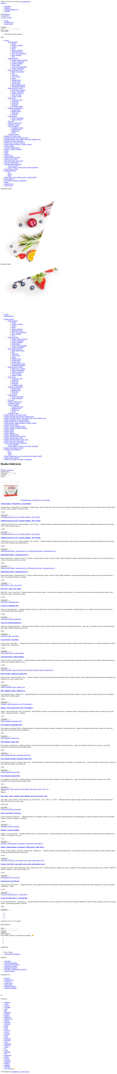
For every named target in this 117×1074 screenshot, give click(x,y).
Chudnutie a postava (14, 124)
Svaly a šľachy (16, 76)
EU (5, 1048)
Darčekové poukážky (10, 988)
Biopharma (7, 1017)
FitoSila (6, 1057)
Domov (6, 21)
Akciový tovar (8, 24)
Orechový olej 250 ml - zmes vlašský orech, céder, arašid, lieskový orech (23, 864)
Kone (9, 175)
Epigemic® (7, 1043)
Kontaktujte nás (8, 22)
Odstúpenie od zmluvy (10, 966)
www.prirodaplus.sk (25, 1)
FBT (5, 1053)
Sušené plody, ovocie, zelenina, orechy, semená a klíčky (20, 177)
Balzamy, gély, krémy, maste (12, 136)
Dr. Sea (6, 1032)
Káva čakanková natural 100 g (10, 776)
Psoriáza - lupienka (17, 45)
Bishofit (6, 1020)
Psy (9, 172)
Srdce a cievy (12, 98)
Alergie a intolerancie (18, 62)
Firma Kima (7, 1055)
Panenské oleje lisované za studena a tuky (16, 137)
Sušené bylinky (8, 156)
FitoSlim (6, 1058)
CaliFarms (7, 1024)
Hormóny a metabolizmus (15, 108)
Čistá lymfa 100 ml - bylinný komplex (12, 657)
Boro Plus (7, 1022)
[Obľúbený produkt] (8, 515)
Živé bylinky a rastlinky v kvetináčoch (15, 180)
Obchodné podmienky (10, 963)
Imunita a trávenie (13, 58)
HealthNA (7, 1062)
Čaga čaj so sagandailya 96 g (9, 605)
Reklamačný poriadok (10, 968)
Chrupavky (15, 75)
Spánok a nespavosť (17, 93)
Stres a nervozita (16, 95)
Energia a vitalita (16, 96)
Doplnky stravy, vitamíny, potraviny (14, 142)
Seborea (14, 47)
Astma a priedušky (17, 119)
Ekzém (14, 43)
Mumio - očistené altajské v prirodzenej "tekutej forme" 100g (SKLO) (22, 847)
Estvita (6, 1047)
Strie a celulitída (16, 55)
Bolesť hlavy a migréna (18, 90)
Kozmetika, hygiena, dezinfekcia (13, 141)
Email (2, 928)
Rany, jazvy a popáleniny (19, 53)
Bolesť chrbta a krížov (18, 71)
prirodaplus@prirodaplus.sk (12, 954)
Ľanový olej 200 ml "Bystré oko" (11, 813)
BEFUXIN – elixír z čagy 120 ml (11, 589)
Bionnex (6, 1015)
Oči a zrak (11, 121)
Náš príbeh (7, 961)
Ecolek (6, 1035)
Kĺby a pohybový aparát (15, 70)
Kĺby (13, 73)
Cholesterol (15, 101)
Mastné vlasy (15, 131)
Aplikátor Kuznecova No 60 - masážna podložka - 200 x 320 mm (20, 521)
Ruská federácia (9, 316)
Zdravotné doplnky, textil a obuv (13, 161)
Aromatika (7, 1007)
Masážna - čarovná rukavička (10, 830)
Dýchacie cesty (12, 116)
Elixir (6, 1042)
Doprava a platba (9, 971)
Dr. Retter (7, 1030)
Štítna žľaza (15, 113)
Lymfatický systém (17, 106)
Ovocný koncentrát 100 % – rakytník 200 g (14, 898)
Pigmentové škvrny (17, 52)
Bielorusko (7, 1012)
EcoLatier (7, 1034)
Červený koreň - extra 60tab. (10, 639)
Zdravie (6, 40)
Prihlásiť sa (7, 8)
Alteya (6, 1004)
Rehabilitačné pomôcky (18, 86)
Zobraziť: (3, 475)
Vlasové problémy (13, 126)
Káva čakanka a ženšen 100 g (10, 742)
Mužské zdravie (16, 111)
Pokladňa (7, 11)
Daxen (6, 1025)
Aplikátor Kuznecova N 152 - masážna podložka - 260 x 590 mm (20, 537)
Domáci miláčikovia (10, 170)
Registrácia (7, 6)
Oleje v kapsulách (13, 166)
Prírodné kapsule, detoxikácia (12, 164)
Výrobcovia (7, 981)
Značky (6, 314)
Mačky (10, 174)
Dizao (6, 1029)
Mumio (6, 151)
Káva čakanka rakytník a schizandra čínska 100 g (16, 759)
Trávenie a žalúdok (17, 63)
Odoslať (3, 932)
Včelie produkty (9, 146)
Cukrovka (14, 114)
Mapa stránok (8, 985)
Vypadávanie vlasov (17, 128)
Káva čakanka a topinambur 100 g (11, 725)
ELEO (6, 1037)
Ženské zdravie (16, 109)
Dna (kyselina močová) (18, 85)
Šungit (6, 152)
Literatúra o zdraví (13, 134)
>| (4, 918)
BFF (5, 1010)
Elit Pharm (7, 1040)
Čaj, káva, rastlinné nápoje (12, 147)
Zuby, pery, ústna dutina (11, 162)
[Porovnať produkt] (10, 515)
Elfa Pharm (7, 1039)
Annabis (6, 1006)
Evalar (6, 1050)
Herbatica (7, 1065)
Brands (6, 182)
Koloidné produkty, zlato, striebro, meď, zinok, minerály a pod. (22, 139)
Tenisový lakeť (16, 83)
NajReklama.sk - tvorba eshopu (20, 1071)
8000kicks (7, 1002)
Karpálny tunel (16, 81)
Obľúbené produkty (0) (11, 9)
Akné (13, 57)
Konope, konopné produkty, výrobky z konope (18, 144)
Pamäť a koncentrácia (18, 91)
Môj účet (7, 978)
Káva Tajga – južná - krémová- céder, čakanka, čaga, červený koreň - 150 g (24, 796)
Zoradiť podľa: (5, 471)
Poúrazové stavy (16, 80)
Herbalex (7, 1063)
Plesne (13, 48)
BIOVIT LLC (8, 1019)
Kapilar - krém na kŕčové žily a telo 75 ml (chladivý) (17, 708)
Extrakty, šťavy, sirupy (10, 159)
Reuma (14, 78)
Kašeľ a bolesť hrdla (18, 118)
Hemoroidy (15, 104)
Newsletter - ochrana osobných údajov (15, 969)
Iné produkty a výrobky (11, 169)
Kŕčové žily (15, 103)
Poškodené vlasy (16, 129)
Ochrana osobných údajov (12, 964)
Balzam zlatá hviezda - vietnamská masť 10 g (15, 555)
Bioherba (7, 1014)
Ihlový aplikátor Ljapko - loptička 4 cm (13, 691)
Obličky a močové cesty (15, 123)
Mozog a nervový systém (15, 88)
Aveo (5, 1009)
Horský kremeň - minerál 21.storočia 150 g (14, 673)
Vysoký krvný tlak (17, 100)
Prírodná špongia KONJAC (12, 157)
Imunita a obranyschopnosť (20, 60)
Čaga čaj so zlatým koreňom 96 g (11, 623)
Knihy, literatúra (9, 179)
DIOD (6, 1027)
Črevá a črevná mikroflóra (19, 67)
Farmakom (7, 1052)
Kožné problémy (13, 42)
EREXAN (7, 1045)
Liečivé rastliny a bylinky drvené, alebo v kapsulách (23, 167)
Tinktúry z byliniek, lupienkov (13, 149)
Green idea (7, 1060)
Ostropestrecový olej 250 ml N (10, 881)
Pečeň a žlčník (16, 65)
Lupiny (14, 133)
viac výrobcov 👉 (9, 1068)
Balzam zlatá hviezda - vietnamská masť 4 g (14, 571)
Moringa (6, 154)
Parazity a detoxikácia (18, 68)
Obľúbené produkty (10, 986)
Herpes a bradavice (17, 50)
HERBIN (7, 1067)
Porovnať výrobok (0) (7, 470)
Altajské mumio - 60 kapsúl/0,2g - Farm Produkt (16, 503)
